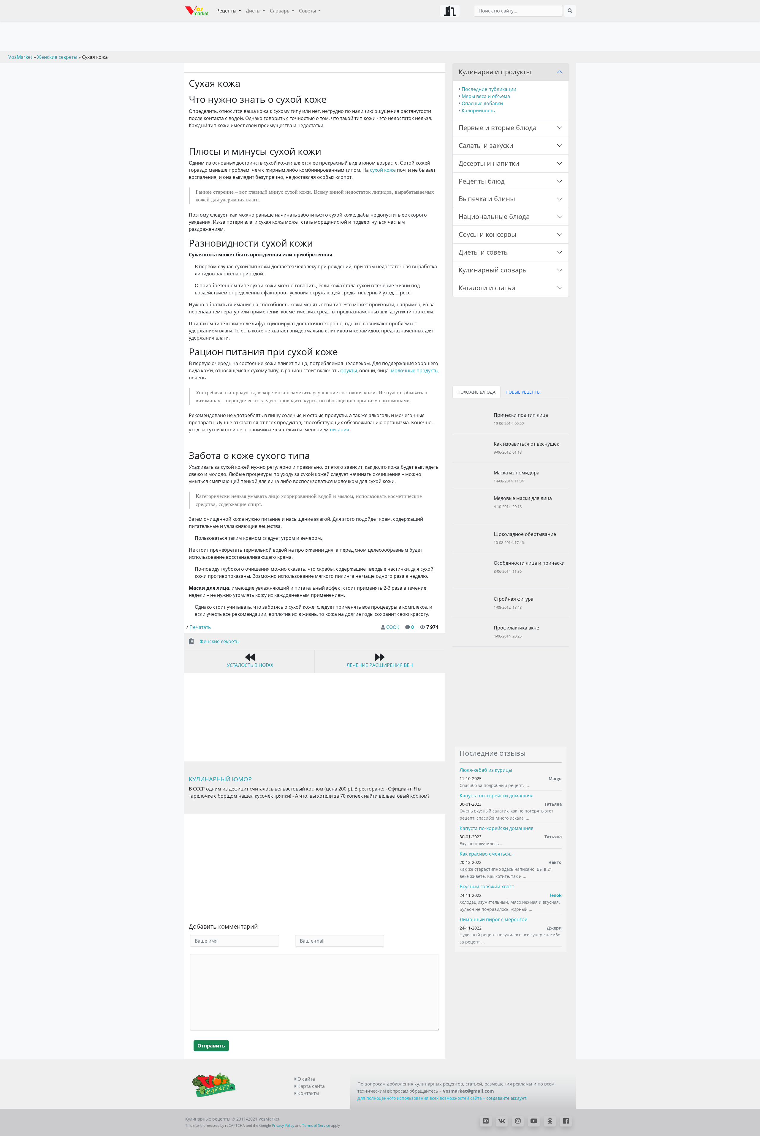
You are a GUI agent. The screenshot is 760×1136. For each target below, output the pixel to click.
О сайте (305, 1079)
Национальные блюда (494, 216)
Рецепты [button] (227, 10)
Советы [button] (308, 10)
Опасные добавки (482, 103)
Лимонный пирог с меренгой (494, 919)
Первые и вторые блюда (497, 127)
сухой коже (383, 170)
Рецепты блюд (482, 181)
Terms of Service (316, 1125)
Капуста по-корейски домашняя (496, 795)
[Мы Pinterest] (486, 1121)
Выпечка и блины (487, 198)
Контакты (307, 1093)
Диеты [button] (254, 10)
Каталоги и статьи (487, 287)
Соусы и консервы (487, 234)
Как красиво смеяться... (487, 854)
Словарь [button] (280, 10)
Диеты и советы (484, 252)
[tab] (476, 392)
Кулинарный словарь (492, 269)
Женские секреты (220, 641)
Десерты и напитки (489, 163)
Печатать (200, 627)
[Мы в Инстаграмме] (518, 1121)
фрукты (348, 370)
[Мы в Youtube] (534, 1121)
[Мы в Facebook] (566, 1121)
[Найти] (570, 11)
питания (339, 429)
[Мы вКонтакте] (502, 1121)
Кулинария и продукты (495, 71)
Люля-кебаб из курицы (486, 770)
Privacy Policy (283, 1125)
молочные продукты (414, 370)
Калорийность (478, 110)
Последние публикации (489, 89)
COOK (392, 627)
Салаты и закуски (486, 145)
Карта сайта (310, 1086)
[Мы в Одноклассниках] (550, 1121)
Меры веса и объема (486, 96)
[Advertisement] (315, 869)
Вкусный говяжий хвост (487, 886)
